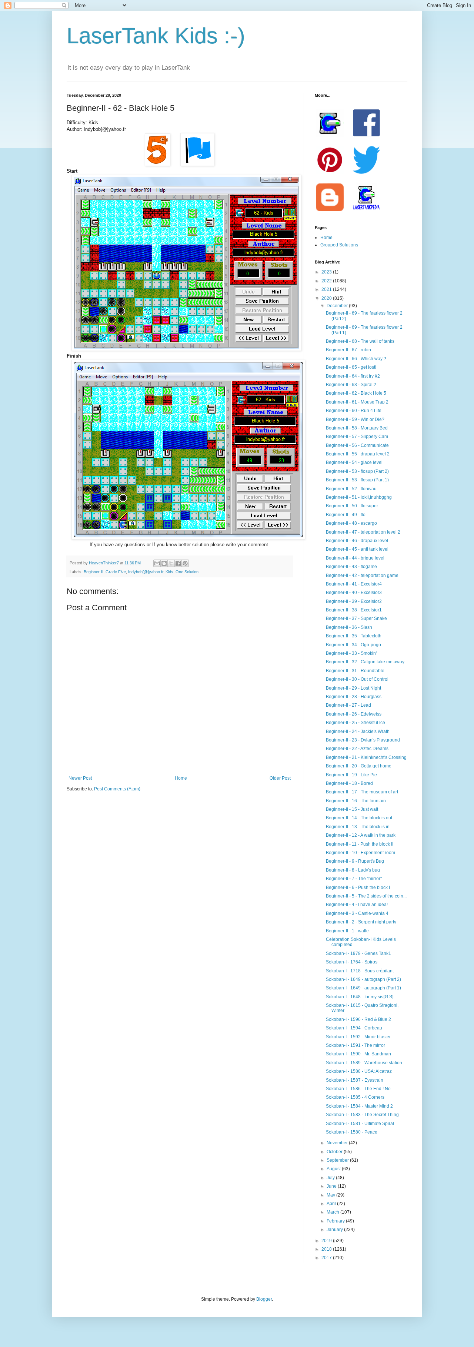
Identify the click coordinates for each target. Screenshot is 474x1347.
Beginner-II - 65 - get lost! (351, 367)
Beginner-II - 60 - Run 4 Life (353, 410)
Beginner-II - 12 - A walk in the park (360, 835)
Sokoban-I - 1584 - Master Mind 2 (359, 1106)
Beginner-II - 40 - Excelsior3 (354, 592)
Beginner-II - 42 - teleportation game (362, 575)
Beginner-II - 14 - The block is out (359, 817)
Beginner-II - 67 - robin (348, 349)
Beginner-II (93, 572)
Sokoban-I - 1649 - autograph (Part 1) (363, 988)
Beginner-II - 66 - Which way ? (356, 358)
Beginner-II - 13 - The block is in (358, 826)
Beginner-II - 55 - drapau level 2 (358, 454)
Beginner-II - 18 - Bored (349, 783)
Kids (169, 572)
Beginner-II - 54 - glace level (354, 462)
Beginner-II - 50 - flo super (352, 505)
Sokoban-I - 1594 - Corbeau (354, 1028)
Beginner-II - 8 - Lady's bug (353, 870)
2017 (327, 1257)
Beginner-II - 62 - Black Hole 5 (356, 393)
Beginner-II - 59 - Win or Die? (355, 419)
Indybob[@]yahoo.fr (145, 572)
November (338, 1142)
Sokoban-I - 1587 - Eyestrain (354, 1080)
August (334, 1168)
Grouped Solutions (339, 245)
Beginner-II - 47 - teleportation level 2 (363, 532)
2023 (327, 272)
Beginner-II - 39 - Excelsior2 (354, 601)
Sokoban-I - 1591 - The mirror (355, 1045)
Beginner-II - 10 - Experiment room (360, 852)
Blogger (264, 1299)
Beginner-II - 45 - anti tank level (357, 549)
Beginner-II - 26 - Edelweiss (353, 714)
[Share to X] (171, 563)
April (332, 1203)
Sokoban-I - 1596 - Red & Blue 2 (358, 1019)
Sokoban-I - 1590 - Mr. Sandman (358, 1053)
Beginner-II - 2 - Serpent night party (361, 922)
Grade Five (116, 572)
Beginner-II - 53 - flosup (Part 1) (357, 479)
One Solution (187, 572)
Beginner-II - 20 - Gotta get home (358, 766)
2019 (327, 1240)
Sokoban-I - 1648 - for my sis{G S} (360, 996)
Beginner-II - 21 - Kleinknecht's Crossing (366, 757)
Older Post (280, 778)
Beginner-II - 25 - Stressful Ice (355, 722)
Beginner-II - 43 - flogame (351, 566)
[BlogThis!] (164, 563)
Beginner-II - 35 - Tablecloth (353, 635)
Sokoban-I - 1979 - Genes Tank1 (358, 953)
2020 (327, 298)
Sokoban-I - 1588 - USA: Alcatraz (359, 1071)
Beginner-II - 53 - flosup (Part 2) (357, 471)
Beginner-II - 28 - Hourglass (353, 696)
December (338, 305)
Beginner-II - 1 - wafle (347, 930)
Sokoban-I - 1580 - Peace (351, 1132)
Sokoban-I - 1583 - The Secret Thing (362, 1114)
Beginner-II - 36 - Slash (349, 627)
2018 (327, 1249)
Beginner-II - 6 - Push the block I (358, 887)
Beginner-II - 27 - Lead (348, 705)
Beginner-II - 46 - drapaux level (357, 540)
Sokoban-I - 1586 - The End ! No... (360, 1088)
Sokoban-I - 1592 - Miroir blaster (358, 1036)
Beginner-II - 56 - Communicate (357, 445)
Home (181, 778)
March (333, 1212)
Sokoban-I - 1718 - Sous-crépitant (360, 970)
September (338, 1160)
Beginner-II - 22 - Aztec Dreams (357, 748)
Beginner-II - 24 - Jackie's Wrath (358, 731)
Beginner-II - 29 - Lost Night (353, 688)
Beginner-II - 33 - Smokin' (351, 653)
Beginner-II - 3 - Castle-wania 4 (357, 913)
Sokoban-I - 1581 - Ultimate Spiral (360, 1123)
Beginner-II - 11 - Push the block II (359, 844)
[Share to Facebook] (178, 563)
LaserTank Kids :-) (156, 35)
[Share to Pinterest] (185, 563)
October (335, 1151)
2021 (327, 289)
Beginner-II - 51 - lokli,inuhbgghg (359, 497)
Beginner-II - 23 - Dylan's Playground (363, 740)
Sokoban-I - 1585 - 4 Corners (355, 1097)
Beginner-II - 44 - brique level (355, 558)
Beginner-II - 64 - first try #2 (353, 376)
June (332, 1186)
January (335, 1229)
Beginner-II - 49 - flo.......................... (360, 514)
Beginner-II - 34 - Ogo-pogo (353, 644)
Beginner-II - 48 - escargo (351, 523)
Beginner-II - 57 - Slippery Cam (357, 436)
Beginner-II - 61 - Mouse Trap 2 (357, 402)
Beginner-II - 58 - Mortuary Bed (357, 428)
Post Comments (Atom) (117, 789)
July (331, 1177)
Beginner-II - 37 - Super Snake (356, 618)
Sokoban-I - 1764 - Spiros (351, 962)
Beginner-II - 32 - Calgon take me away (365, 661)
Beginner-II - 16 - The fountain (356, 800)
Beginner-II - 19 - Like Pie (351, 774)
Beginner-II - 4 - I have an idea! (357, 904)
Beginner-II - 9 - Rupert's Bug (355, 861)
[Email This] (157, 563)
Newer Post (80, 778)
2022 (327, 280)
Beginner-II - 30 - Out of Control (357, 679)
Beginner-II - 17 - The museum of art (362, 791)
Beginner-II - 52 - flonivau (351, 488)
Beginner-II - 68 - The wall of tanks (360, 341)
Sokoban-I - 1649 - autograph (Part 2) (363, 979)
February (336, 1221)
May (331, 1195)
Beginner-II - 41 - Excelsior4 (354, 584)
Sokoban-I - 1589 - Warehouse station (364, 1062)
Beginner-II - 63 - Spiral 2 (351, 384)
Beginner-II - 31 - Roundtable (355, 670)
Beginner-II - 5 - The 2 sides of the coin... (366, 896)
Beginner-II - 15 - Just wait (352, 809)
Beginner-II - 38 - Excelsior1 (354, 610)
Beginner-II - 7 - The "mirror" (354, 878)
